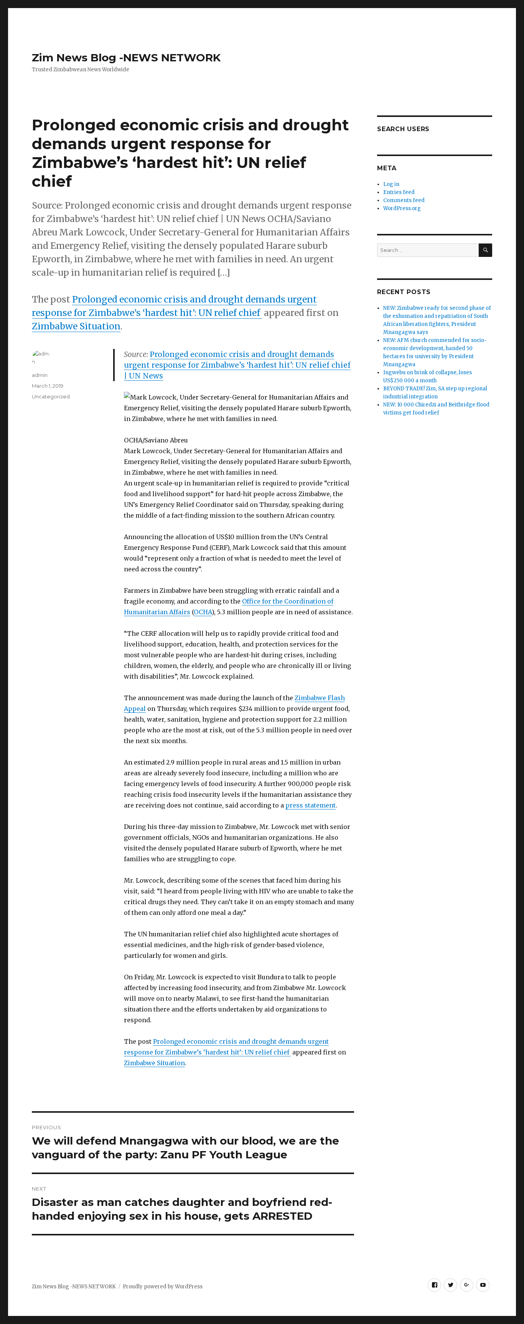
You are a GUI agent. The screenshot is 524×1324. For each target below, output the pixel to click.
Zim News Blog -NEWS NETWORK (126, 57)
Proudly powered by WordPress (163, 1286)
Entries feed (399, 192)
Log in (391, 184)
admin (40, 375)
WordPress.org (402, 208)
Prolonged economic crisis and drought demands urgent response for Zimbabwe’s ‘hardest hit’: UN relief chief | (237, 365)
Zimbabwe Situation (76, 326)
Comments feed (404, 200)
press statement (310, 805)
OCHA (203, 612)
